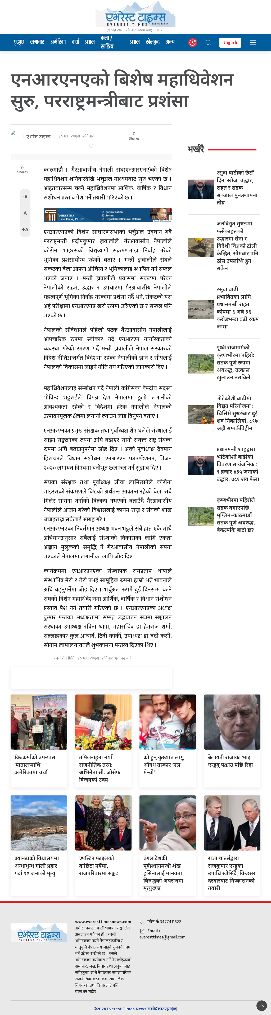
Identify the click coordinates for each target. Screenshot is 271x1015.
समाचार (37, 42)
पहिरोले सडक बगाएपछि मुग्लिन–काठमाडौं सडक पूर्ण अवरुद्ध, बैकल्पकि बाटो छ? (236, 514)
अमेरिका (58, 42)
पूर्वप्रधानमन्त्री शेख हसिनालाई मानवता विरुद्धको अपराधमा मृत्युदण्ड (163, 873)
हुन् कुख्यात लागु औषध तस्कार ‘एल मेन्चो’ (163, 765)
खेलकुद (153, 42)
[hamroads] (108, 214)
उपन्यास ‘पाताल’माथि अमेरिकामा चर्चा (35, 765)
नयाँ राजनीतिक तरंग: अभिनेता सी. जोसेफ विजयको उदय (99, 768)
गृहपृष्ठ (19, 42)
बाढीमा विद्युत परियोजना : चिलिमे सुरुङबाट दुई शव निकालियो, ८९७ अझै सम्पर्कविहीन (237, 413)
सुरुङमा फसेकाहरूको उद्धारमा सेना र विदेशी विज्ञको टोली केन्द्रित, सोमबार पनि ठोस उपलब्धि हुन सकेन (237, 246)
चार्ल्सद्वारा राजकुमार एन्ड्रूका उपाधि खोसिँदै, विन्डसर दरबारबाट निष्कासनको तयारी (231, 873)
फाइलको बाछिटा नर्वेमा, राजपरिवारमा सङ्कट (98, 865)
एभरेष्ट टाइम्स (38, 136)
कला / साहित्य (107, 42)
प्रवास (89, 42)
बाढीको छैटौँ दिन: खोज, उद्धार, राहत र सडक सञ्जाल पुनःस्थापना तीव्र (237, 187)
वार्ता (75, 42)
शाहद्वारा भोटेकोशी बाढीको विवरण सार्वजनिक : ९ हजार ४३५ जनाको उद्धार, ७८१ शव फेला (238, 464)
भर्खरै (196, 149)
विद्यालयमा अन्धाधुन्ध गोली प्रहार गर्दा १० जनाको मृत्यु (37, 865)
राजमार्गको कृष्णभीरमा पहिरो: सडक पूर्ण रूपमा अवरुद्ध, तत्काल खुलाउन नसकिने (235, 362)
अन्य (170, 42)
